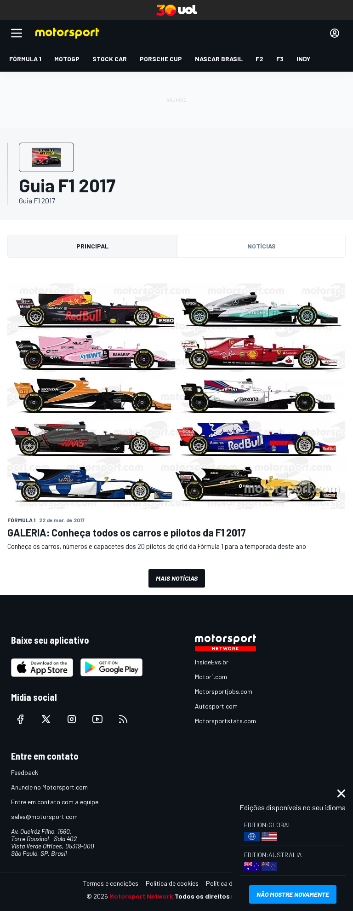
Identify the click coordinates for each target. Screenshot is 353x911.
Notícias (261, 246)
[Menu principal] (16, 33)
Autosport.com (216, 706)
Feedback (24, 772)
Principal (92, 246)
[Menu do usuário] (334, 33)
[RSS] (123, 719)
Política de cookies (172, 883)
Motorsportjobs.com (223, 691)
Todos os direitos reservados (221, 896)
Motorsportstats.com (225, 721)
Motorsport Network (141, 896)
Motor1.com (211, 676)
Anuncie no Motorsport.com (49, 787)
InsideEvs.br (211, 662)
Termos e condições (110, 883)
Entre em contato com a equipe (54, 802)
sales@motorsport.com (44, 816)
